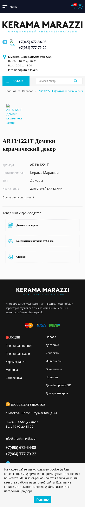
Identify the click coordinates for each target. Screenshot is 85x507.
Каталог (27, 91)
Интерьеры (53, 361)
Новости (52, 377)
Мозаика (12, 370)
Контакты (52, 353)
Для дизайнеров (57, 393)
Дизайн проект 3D (58, 385)
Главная (11, 91)
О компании (54, 369)
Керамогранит (16, 362)
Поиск (76, 81)
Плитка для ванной (19, 346)
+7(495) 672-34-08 (32, 42)
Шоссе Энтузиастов (28, 404)
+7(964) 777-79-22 (32, 47)
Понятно (42, 499)
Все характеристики (16, 197)
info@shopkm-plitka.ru (23, 70)
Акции (14, 337)
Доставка (52, 345)
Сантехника (14, 378)
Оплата (51, 337)
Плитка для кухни (18, 354)
